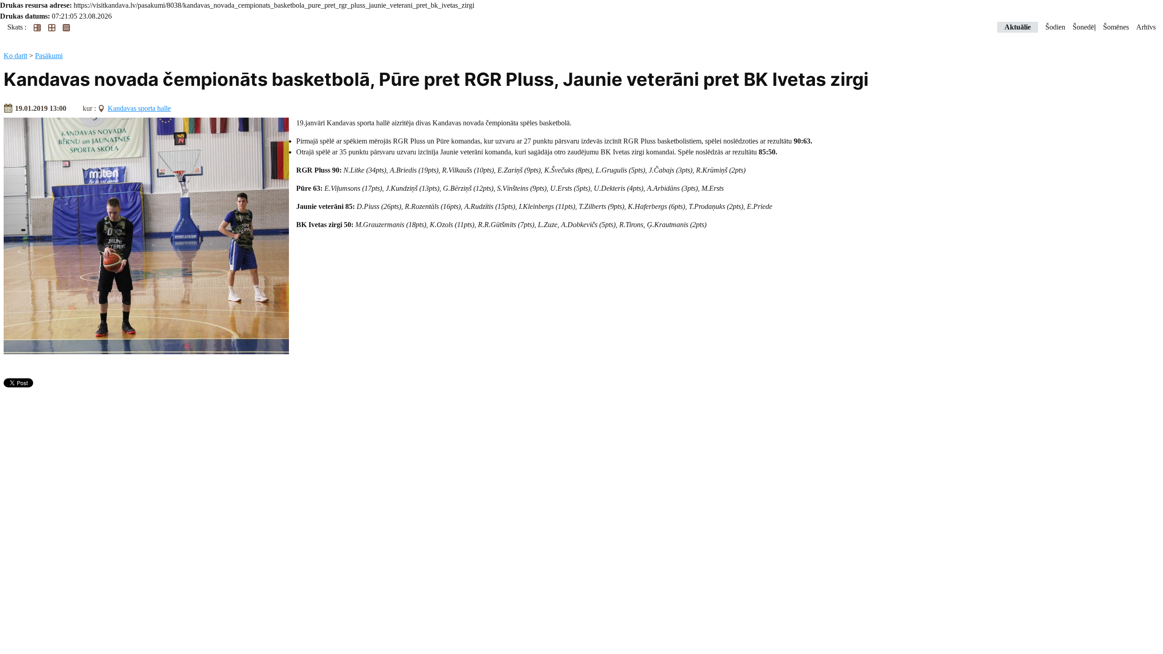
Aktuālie (1017, 27)
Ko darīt (15, 55)
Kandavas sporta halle (139, 108)
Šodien (1055, 27)
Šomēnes (1116, 27)
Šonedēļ (1084, 27)
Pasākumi (49, 55)
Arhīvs (1146, 27)
